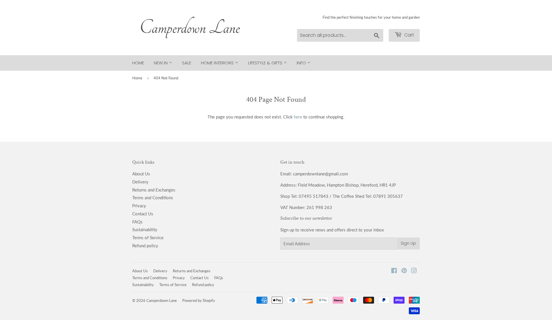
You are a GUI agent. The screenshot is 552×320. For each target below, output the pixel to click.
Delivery (140, 181)
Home (138, 63)
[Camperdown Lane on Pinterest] (404, 271)
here (298, 116)
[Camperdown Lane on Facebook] (394, 271)
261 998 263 (319, 207)
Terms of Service (148, 237)
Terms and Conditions (152, 197)
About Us (141, 173)
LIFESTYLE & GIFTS (265, 63)
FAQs (137, 221)
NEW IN (161, 63)
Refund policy (145, 245)
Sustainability (144, 229)
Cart (408, 35)
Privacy (139, 205)
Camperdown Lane (161, 300)
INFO (302, 63)
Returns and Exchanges (153, 189)
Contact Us (142, 213)
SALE (186, 63)
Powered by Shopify (198, 300)
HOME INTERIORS (218, 63)
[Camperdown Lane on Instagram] (414, 271)
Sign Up (408, 243)
